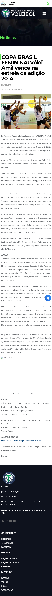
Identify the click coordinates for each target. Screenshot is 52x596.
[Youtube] (11, 521)
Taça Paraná (7, 543)
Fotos (4, 586)
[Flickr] (14, 521)
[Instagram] (7, 521)
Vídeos (4, 582)
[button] (48, 3)
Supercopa (6, 547)
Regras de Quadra (10, 562)
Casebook (6, 566)
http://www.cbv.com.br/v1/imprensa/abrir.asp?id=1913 (21, 441)
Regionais (6, 539)
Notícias (6, 85)
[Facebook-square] (3, 521)
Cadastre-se (7, 590)
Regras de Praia (9, 558)
